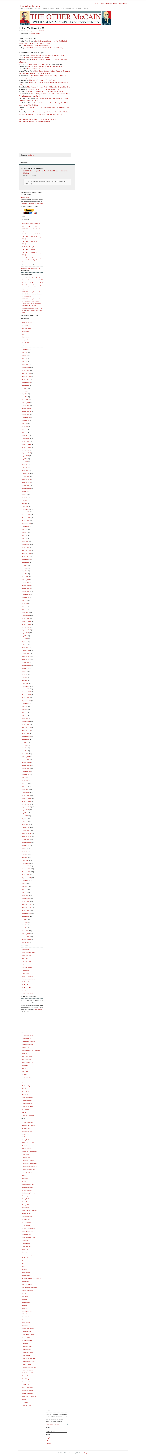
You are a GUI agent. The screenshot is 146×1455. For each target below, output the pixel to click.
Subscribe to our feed (52, 1424)
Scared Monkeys (26, 1317)
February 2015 (26, 757)
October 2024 (25, 414)
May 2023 (24, 464)
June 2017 (25, 674)
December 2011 (26, 869)
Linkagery (31, 155)
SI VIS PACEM (26, 1322)
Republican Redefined (28, 1290)
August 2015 (25, 739)
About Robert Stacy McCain (108, 3)
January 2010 (25, 936)
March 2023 (25, 470)
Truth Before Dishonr (27, 993)
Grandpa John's (26, 1204)
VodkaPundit (25, 1109)
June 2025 (25, 391)
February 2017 (26, 686)
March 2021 (25, 541)
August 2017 (25, 668)
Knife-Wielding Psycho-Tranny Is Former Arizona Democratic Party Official (31, 303)
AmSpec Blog (25, 1134)
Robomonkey (25, 1308)
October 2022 (25, 485)
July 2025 (24, 388)
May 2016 (24, 712)
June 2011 (24, 886)
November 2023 (26, 447)
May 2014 (24, 783)
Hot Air (23, 334)
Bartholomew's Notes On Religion (31, 1050)
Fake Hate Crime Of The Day (36, 69)
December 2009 (26, 939)
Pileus (23, 1266)
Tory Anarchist (26, 1381)
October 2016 (25, 698)
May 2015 (24, 748)
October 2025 (25, 379)
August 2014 (25, 774)
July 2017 (24, 671)
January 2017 (25, 689)
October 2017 (25, 662)
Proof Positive (25, 973)
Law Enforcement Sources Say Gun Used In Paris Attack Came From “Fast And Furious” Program (43, 42)
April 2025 (24, 397)
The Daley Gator (26, 982)
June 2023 (25, 461)
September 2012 (26, 842)
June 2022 (25, 497)
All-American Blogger (27, 1035)
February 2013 (26, 827)
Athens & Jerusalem (27, 1044)
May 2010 (24, 925)
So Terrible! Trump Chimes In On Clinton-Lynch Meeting (44, 48)
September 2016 (26, 700)
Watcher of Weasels (27, 1390)
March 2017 (25, 683)
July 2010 (24, 919)
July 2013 (24, 813)
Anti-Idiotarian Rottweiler (28, 1041)
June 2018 (25, 639)
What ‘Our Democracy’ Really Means (32, 234)
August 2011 (25, 880)
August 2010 (25, 916)
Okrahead (24, 1261)
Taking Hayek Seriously (28, 1334)
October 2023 (25, 450)
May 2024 (24, 429)
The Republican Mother (28, 1361)
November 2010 (26, 907)
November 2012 (26, 836)
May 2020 (24, 571)
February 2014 (26, 792)
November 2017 (26, 659)
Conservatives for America (29, 1166)
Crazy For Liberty (27, 1172)
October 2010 (25, 910)
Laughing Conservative (28, 1228)
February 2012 (26, 863)
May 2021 (24, 535)
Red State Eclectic (27, 1284)
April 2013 (24, 821)
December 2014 (26, 762)
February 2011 (26, 898)
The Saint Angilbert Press (29, 1367)
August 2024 (25, 420)
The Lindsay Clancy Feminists (30, 247)
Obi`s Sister (25, 1089)
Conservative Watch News (29, 1163)
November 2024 (26, 411)
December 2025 (26, 373)
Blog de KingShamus (27, 1062)
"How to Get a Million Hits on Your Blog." (32, 203)
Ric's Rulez (25, 1296)
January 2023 (25, 476)
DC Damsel (25, 1178)
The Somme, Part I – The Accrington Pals (45, 89)
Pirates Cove (25, 970)
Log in (48, 1438)
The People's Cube (27, 1103)
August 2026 (25, 349)
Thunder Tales (26, 1376)
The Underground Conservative (30, 1373)
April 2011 (24, 892)
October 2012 (25, 839)
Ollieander (24, 1263)
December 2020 (26, 550)
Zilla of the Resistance (28, 1115)
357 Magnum (25, 949)
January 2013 (25, 830)
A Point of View (26, 1128)
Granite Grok (25, 1207)
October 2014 (25, 768)
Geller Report (25, 331)
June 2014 (25, 780)
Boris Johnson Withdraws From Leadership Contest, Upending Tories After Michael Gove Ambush (41, 56)
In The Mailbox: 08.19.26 (28, 250)
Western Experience (27, 1393)
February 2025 (26, 402)
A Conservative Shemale (28, 1125)
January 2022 (25, 512)
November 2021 (26, 518)
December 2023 (26, 444)
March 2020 (25, 577)
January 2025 (25, 405)
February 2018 (26, 650)
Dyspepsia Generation (28, 1184)
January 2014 (25, 795)
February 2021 (26, 544)
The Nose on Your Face (28, 1358)
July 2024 (24, 423)
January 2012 (25, 866)
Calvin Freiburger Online (28, 1143)
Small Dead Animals (27, 1097)
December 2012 (26, 833)
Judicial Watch (26, 1219)
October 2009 (25, 942)
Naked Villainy (26, 1249)
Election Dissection (27, 1190)
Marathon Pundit (26, 1234)
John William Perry (27, 1216)
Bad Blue (24, 1137)
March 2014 (25, 789)
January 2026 (25, 370)
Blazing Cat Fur (26, 1140)
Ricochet (24, 1299)
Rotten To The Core (27, 976)
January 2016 (25, 724)
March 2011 (25, 895)
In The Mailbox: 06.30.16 (33, 28)
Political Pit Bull (26, 1275)
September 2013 (26, 807)
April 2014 (24, 786)
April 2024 (24, 432)
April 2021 (24, 538)
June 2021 (25, 532)
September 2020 (26, 559)
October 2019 (25, 591)
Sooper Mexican (26, 1331)
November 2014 (26, 765)
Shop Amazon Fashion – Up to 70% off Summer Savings (37, 119)
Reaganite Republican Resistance (31, 1278)
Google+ (86, 1453)
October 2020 (25, 556)
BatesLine (24, 1053)
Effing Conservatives (27, 1187)
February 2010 (26, 934)
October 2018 (25, 627)
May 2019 (24, 606)
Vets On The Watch (27, 1387)
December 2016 (26, 692)
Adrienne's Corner (27, 1131)
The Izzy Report (26, 1349)
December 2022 (26, 479)
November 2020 (26, 553)
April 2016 (24, 715)
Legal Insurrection (27, 1080)
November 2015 (26, 730)
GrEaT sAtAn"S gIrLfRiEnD (29, 1210)
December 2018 (26, 621)
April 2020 (24, 574)
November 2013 (26, 801)
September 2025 (26, 382)
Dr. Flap (24, 1181)
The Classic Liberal (27, 1346)
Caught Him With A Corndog (29, 1151)
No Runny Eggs (26, 1086)
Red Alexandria (26, 1281)
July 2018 (24, 636)
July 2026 (24, 352)
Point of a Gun (26, 1272)
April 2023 (24, 467)
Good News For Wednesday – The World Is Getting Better (44, 91)
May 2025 (24, 394)
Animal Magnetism (27, 955)
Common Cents (26, 1157)
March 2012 (25, 860)
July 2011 (24, 883)
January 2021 (25, 547)
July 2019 (24, 600)
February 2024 (26, 438)
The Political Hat (26, 988)
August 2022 (25, 491)
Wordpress (50, 1440)
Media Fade (25, 1240)
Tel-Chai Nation (26, 1337)
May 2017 (24, 677)
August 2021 (25, 526)
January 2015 (25, 759)
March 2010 (25, 931)
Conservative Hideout (28, 1160)
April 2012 (24, 857)
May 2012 (24, 854)
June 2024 (25, 426)
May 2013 (24, 818)
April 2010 (24, 928)
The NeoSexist (26, 1355)
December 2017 (26, 656)
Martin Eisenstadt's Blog (28, 1237)
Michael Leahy (26, 1243)
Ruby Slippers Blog (27, 1311)
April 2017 (24, 680)
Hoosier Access (26, 1213)
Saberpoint (25, 1314)
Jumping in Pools (26, 1222)
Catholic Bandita (26, 1148)
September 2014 (26, 771)
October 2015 (25, 733)
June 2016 (25, 709)
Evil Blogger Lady (26, 961)
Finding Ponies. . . (27, 1199)
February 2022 (26, 509)
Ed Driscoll (25, 325)
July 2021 (24, 529)
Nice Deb (24, 1252)
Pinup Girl (24, 1269)
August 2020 (25, 562)
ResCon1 (24, 1293)
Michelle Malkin (26, 343)
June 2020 (25, 568)
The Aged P (25, 1343)
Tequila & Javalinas (27, 1340)
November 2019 (26, 588)
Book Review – (34, 64)
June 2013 (25, 816)
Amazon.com (38, 1009)
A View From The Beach (28, 952)
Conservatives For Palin (28, 1169)
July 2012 (24, 848)
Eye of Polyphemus (27, 1196)
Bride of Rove (25, 1065)
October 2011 (25, 875)
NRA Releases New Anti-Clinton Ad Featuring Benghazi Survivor (48, 87)
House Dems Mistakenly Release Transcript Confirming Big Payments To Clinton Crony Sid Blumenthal (44, 72)
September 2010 (26, 913)
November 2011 (26, 872)
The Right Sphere (26, 1364)
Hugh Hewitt (25, 337)
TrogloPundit (25, 1384)
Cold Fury (24, 1068)
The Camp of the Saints (28, 979)
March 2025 (25, 400)
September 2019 (26, 594)
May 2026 (24, 358)
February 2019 (26, 615)
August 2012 (25, 845)
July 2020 (24, 565)
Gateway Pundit (26, 328)
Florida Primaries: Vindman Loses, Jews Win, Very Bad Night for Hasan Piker (32, 260)
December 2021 (26, 515)
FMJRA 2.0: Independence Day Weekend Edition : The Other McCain (45, 172)
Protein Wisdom (26, 1091)
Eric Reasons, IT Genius (28, 1193)
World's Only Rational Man (29, 1396)
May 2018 (24, 641)
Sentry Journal (26, 1320)
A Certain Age (43, 64)
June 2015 (25, 745)
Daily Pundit (25, 1071)
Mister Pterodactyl (27, 1246)
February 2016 (26, 721)
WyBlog (24, 1399)
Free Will (24, 1202)
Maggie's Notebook (27, 967)
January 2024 (25, 441)
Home (96, 3)
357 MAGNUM (25, 197)
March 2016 (25, 718)
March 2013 (25, 824)
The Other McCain (30, 6)
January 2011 (25, 901)
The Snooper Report (27, 1370)
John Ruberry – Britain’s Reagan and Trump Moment (45, 66)
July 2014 (24, 777)
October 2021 (25, 520)
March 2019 (25, 612)
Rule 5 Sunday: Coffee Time (29, 226)
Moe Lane (24, 1083)
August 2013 (25, 810)
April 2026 (24, 361)
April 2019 (24, 609)
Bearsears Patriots (27, 1059)
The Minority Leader (27, 1352)
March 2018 (25, 647)
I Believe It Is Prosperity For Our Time (42, 80)
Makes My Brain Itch (27, 1231)
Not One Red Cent (27, 1258)
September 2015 (26, 736)
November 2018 (26, 624)
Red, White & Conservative (29, 1287)
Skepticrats (25, 1325)
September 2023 (26, 453)
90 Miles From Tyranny (28, 1122)
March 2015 (25, 754)
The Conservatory (27, 1100)
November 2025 (26, 376)
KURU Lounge (26, 1225)
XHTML (49, 1443)
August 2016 (25, 703)
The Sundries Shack (27, 1106)
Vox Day (24, 1112)
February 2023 (26, 473)
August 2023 (25, 456)
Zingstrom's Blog (26, 1405)
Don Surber (25, 958)
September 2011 (26, 877)
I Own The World (26, 1077)
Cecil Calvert (25, 1154)
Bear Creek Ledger (27, 1056)
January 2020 (25, 582)
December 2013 (26, 798)
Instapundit (25, 340)
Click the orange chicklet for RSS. (30, 268)
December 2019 (26, 585)
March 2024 (25, 435)
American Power (26, 1038)
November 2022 (26, 482)
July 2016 (24, 706)
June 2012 (25, 851)
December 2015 (26, 727)
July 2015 (24, 742)
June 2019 (25, 603)
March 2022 (25, 506)
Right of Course (26, 1302)
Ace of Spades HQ (27, 322)
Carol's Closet (26, 1145)
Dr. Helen (24, 1074)
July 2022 (24, 494)
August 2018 (25, 633)
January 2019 (25, 618)
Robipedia (24, 1305)
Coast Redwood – (35, 45)
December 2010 (26, 904)
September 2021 (26, 523)
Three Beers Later (27, 990)
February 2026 (26, 367)
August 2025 (25, 385)
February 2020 (26, 580)
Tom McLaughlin (26, 1379)
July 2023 (24, 459)
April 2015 (24, 751)
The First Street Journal (28, 985)
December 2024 (26, 408)
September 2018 (26, 630)
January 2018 (25, 653)
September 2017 (26, 665)
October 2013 (25, 804)
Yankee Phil (25, 1402)
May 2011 (24, 889)
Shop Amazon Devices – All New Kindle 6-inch (34, 121)
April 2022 (24, 503)
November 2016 (26, 695)
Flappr (23, 964)
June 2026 (25, 355)
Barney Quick (25, 1047)
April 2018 (24, 644)
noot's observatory (27, 1255)
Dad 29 (24, 1175)
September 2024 (26, 417)
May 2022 (24, 500)
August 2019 (25, 597)
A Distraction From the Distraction (31, 223)
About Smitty (123, 3)
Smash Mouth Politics (28, 1328)
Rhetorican (25, 1094)
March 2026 (25, 364)
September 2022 (26, 488)
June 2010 (25, 922)
